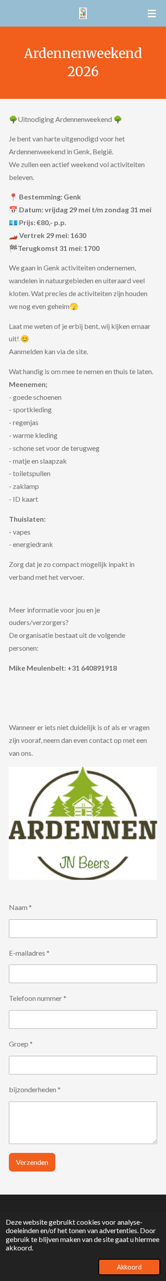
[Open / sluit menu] (152, 13)
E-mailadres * (29, 953)
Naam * (20, 907)
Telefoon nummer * (37, 998)
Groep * (21, 1043)
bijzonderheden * (35, 1089)
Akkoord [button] (129, 1267)
